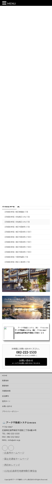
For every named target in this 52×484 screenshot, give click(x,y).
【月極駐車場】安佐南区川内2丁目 (17, 217)
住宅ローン (6, 401)
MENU (11, 3)
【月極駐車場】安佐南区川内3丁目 (17, 222)
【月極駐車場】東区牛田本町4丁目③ (17, 237)
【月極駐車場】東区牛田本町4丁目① (17, 232)
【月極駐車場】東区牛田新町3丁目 (17, 227)
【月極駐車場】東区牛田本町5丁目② (17, 247)
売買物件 (5, 381)
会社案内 (5, 396)
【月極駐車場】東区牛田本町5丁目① (17, 242)
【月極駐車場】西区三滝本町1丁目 (17, 262)
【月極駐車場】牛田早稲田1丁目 (16, 257)
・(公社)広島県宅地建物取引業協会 (19, 471)
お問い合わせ (7, 406)
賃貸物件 (5, 386)
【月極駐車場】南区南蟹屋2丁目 (16, 212)
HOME (4, 375)
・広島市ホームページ (13, 453)
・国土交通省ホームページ (15, 459)
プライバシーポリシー (10, 411)
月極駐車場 (6, 391)
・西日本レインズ (11, 465)
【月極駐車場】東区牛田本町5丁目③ (17, 252)
